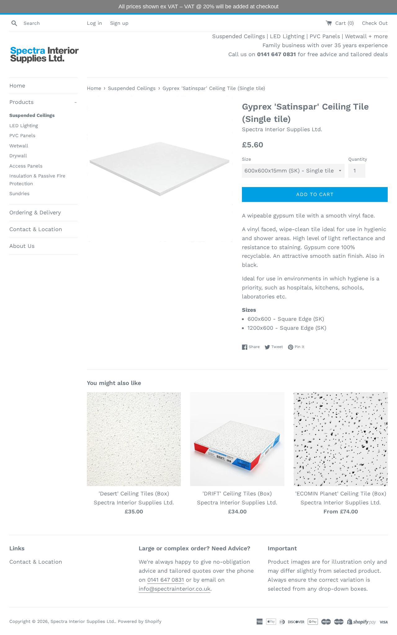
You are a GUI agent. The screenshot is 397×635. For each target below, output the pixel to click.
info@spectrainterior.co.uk (174, 588)
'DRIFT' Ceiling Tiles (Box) (237, 493)
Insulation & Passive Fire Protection (37, 179)
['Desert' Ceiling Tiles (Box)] (134, 439)
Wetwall (18, 146)
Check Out (375, 23)
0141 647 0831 (165, 579)
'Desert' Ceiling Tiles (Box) (134, 493)
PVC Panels (22, 135)
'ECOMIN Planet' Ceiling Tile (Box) (340, 493)
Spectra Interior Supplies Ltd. (83, 621)
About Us (21, 246)
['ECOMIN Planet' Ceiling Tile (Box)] (341, 439)
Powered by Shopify (139, 621)
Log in (94, 23)
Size (246, 159)
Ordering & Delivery (35, 212)
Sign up (119, 23)
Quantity (357, 159)
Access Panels (25, 166)
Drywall (18, 156)
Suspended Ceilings (32, 115)
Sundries (19, 193)
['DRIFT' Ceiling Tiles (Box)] (237, 439)
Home (17, 85)
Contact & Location (35, 229)
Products (43, 102)
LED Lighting (23, 125)
